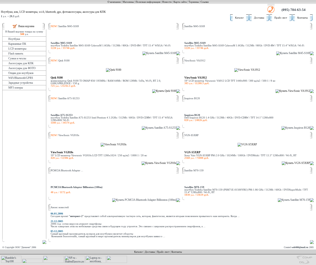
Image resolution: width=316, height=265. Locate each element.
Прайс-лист (280, 17)
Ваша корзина (26, 26)
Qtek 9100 (57, 77)
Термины (194, 2)
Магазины (128, 2)
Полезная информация (148, 2)
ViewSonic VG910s (62, 152)
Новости (167, 2)
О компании (114, 2)
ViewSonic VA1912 (195, 77)
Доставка (259, 17)
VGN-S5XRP (192, 152)
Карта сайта (180, 2)
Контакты (302, 17)
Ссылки (205, 2)
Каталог (239, 17)
